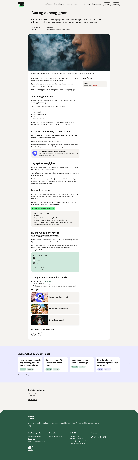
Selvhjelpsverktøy (84, 4)
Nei (36, 263)
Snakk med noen (72, 4)
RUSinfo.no (49, 281)
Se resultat (38, 268)
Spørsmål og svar (59, 4)
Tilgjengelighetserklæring (77, 443)
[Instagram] (98, 437)
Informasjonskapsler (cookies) (79, 441)
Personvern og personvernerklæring (76, 437)
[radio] (34, 258)
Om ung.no (31, 439)
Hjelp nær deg (96, 4)
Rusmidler (32, 395)
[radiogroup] (55, 260)
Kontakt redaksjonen (34, 436)
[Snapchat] (92, 437)
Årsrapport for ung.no (55, 436)
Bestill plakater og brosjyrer (36, 441)
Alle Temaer (48, 4)
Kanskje (37, 260)
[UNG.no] (69, 417)
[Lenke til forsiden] (21, 4)
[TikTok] (95, 437)
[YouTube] (104, 437)
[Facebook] (101, 437)
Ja (36, 258)
